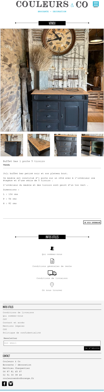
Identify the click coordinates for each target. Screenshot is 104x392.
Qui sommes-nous (13, 316)
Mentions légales (13, 326)
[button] (96, 3)
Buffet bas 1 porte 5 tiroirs (24, 162)
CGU (5, 329)
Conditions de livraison (18, 313)
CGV (5, 319)
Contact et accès (13, 323)
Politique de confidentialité (22, 333)
